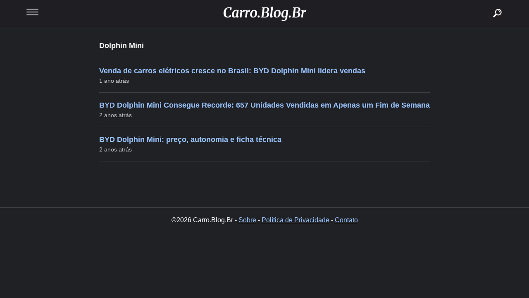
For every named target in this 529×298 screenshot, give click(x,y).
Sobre (247, 219)
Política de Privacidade (295, 219)
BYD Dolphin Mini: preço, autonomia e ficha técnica (190, 139)
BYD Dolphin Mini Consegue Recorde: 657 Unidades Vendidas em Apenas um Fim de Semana (264, 105)
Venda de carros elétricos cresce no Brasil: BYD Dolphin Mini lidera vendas (232, 71)
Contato (346, 219)
